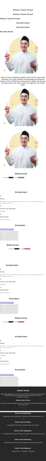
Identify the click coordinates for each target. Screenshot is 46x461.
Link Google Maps (23, 407)
